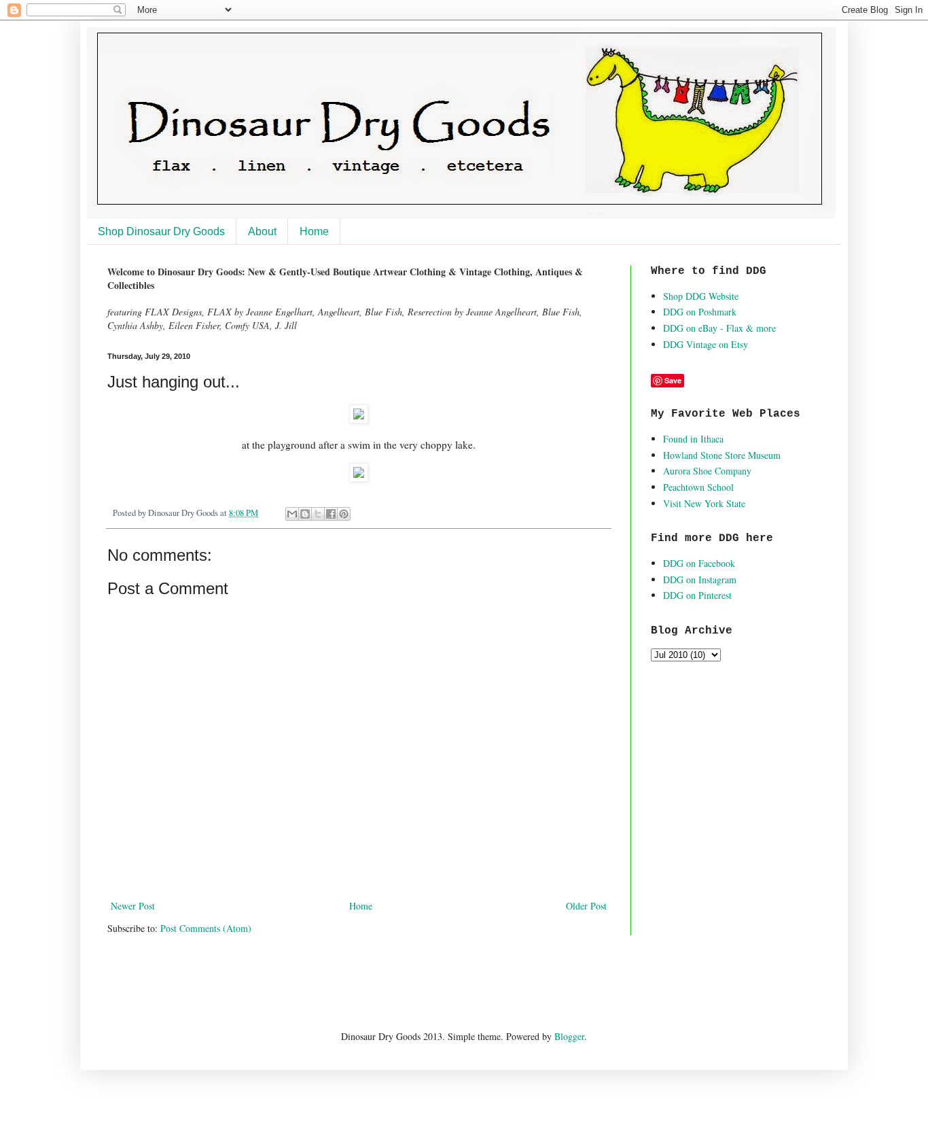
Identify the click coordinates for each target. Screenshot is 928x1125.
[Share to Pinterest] (344, 514)
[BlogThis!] (305, 514)
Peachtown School (698, 487)
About (262, 231)
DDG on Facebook (699, 563)
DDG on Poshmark (699, 311)
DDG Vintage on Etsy (705, 344)
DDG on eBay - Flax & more (719, 328)
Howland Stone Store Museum (722, 455)
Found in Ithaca (693, 438)
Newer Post (133, 905)
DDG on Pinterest (697, 595)
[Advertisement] (266, 981)
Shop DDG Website (700, 296)
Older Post (586, 905)
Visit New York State (704, 503)
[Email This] (292, 514)
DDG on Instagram (699, 579)
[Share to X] (318, 514)
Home (314, 231)
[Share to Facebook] (331, 514)
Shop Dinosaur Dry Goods (161, 231)
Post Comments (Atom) (205, 928)
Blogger (569, 1036)
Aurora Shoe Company (707, 470)
